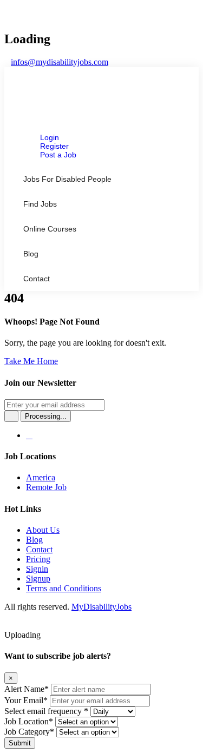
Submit (20, 743)
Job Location (28, 721)
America (40, 477)
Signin (37, 568)
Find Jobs (40, 204)
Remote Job (46, 487)
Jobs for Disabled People (67, 179)
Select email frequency (46, 711)
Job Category (29, 731)
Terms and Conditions (63, 588)
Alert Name (26, 688)
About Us (43, 529)
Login (49, 137)
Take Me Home (31, 361)
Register (54, 146)
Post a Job (58, 154)
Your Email (26, 700)
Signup (38, 578)
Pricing (38, 559)
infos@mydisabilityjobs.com (59, 62)
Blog (30, 253)
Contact (36, 278)
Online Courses (49, 228)
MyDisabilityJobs (101, 606)
